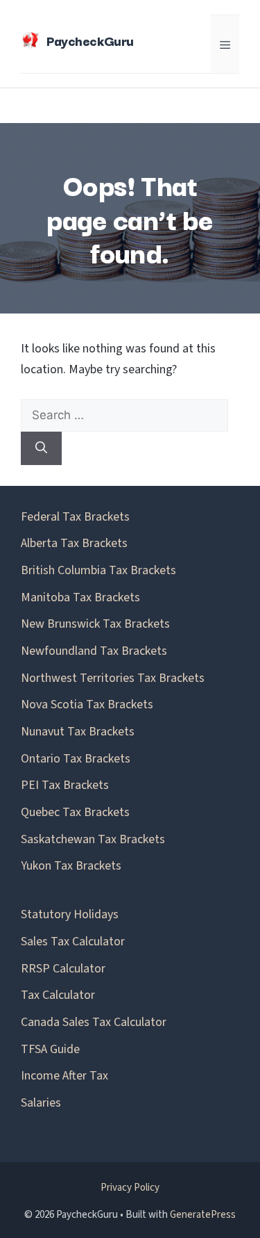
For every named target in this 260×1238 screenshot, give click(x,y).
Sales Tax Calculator (73, 941)
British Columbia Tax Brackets (98, 570)
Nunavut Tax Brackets (78, 731)
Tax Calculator (58, 995)
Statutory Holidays (70, 914)
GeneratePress (203, 1214)
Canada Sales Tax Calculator (93, 1022)
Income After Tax (64, 1075)
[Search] (41, 448)
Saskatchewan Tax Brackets (93, 839)
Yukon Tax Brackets (71, 865)
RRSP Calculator (63, 968)
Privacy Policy (130, 1187)
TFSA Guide (50, 1049)
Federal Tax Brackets (75, 517)
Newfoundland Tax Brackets (94, 651)
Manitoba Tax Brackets (80, 597)
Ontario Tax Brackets (75, 758)
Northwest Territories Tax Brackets (113, 678)
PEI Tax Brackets (65, 785)
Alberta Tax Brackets (74, 543)
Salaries (41, 1102)
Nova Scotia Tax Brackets (87, 704)
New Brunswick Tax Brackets (95, 624)
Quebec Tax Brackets (75, 812)
